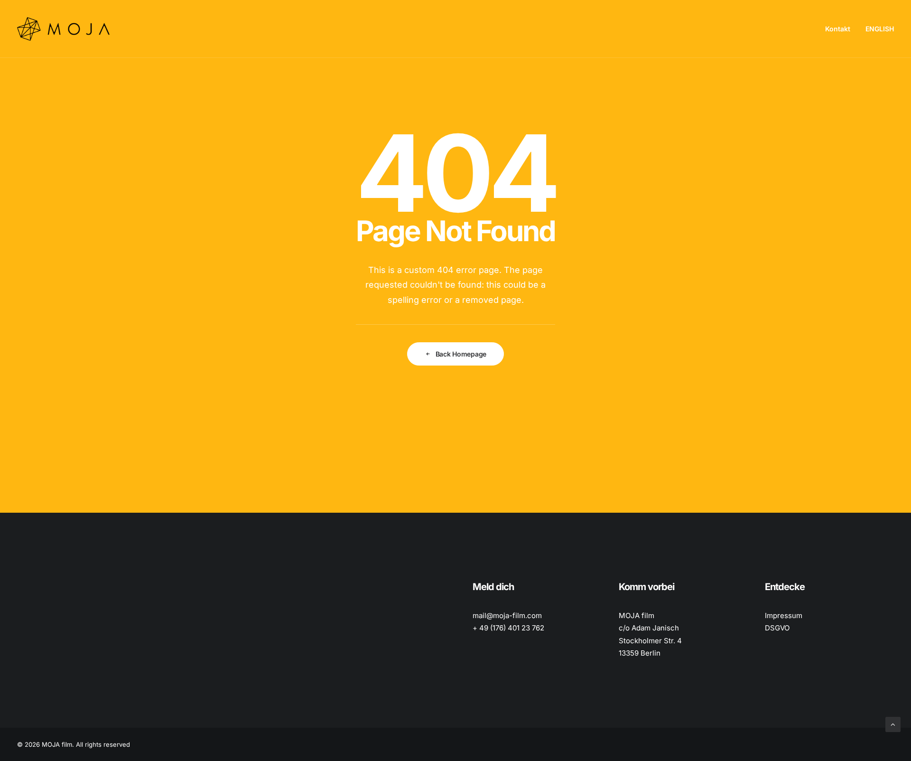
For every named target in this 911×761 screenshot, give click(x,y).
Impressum (783, 615)
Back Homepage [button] (461, 354)
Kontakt (837, 29)
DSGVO (777, 627)
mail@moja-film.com (507, 615)
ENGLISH (879, 29)
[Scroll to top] (893, 723)
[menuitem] (841, 29)
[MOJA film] (63, 29)
